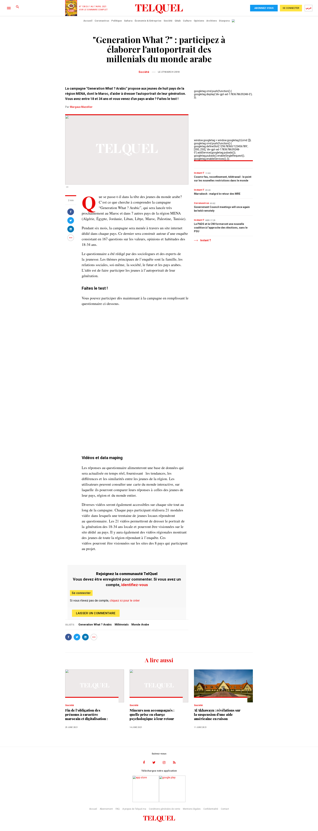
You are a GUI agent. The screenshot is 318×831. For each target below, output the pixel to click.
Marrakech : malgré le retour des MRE (217, 193)
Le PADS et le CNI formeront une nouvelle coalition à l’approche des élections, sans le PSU (221, 227)
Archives (211, 20)
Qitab (178, 20)
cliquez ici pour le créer (125, 600)
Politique (116, 20)
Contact (225, 809)
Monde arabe (140, 624)
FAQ (118, 809)
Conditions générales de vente (164, 809)
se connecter (291, 8)
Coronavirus (102, 20)
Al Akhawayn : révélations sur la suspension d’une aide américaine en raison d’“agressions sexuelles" (217, 714)
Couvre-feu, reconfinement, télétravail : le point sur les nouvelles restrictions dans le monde (222, 178)
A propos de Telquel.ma (134, 809)
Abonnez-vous (263, 8)
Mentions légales (192, 809)
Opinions (199, 20)
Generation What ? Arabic (95, 624)
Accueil (87, 20)
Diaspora (224, 20)
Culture (187, 20)
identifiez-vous (134, 585)
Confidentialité (210, 809)
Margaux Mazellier (81, 106)
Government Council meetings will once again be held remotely (222, 209)
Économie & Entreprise (148, 20)
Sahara (128, 20)
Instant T (199, 172)
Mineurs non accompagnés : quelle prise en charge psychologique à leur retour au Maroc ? (152, 714)
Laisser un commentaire (96, 613)
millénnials (122, 624)
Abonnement (106, 809)
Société (168, 20)
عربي (309, 7)
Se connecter (81, 593)
